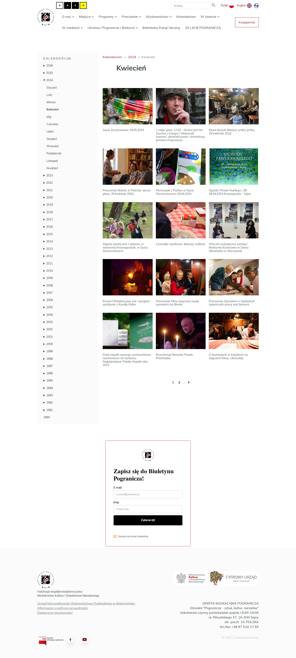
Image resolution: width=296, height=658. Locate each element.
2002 (49, 329)
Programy (106, 17)
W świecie (208, 17)
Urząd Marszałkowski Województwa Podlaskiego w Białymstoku (86, 603)
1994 (49, 388)
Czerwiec (53, 124)
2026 (49, 65)
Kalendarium (186, 17)
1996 (49, 373)
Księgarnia (247, 22)
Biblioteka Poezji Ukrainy (161, 28)
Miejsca (85, 17)
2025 (49, 73)
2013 (49, 249)
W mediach (71, 28)
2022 (49, 183)
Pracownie (130, 17)
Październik (54, 153)
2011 (49, 263)
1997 (49, 366)
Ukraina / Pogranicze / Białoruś (111, 28)
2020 (49, 197)
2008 (49, 285)
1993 (49, 395)
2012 (49, 256)
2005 (49, 307)
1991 (49, 410)
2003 (49, 322)
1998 (49, 359)
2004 (49, 315)
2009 (49, 278)
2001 (49, 337)
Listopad (52, 161)
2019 (49, 205)
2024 (49, 80)
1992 (49, 402)
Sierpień (52, 139)
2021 (49, 190)
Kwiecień (53, 109)
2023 (49, 175)
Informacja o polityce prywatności (62, 608)
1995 (49, 380)
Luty (49, 95)
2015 (49, 234)
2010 (49, 271)
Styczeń (52, 87)
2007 (49, 293)
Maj (49, 117)
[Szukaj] (214, 5)
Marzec (51, 102)
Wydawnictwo (157, 17)
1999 (49, 351)
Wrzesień (53, 146)
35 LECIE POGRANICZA (203, 28)
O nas (66, 17)
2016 (49, 227)
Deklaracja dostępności (54, 613)
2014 (49, 241)
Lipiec (50, 131)
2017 (49, 219)
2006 (49, 300)
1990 (46, 417)
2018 (49, 212)
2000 (49, 344)
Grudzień (52, 168)
